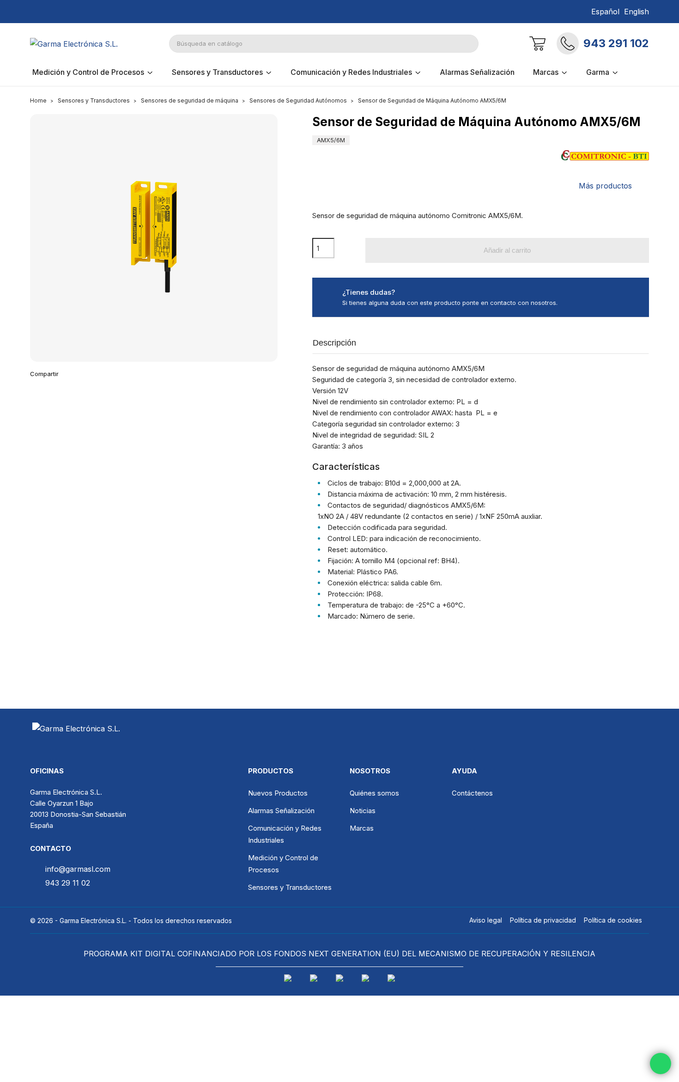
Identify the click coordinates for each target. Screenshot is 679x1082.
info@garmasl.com (77, 869)
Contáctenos (472, 793)
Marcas (362, 828)
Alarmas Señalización (281, 810)
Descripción (334, 342)
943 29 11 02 (67, 882)
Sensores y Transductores (290, 887)
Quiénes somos (374, 793)
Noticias (363, 810)
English (636, 11)
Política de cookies (613, 920)
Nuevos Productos (278, 793)
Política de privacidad (543, 920)
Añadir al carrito (507, 250)
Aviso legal (485, 920)
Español (605, 11)
